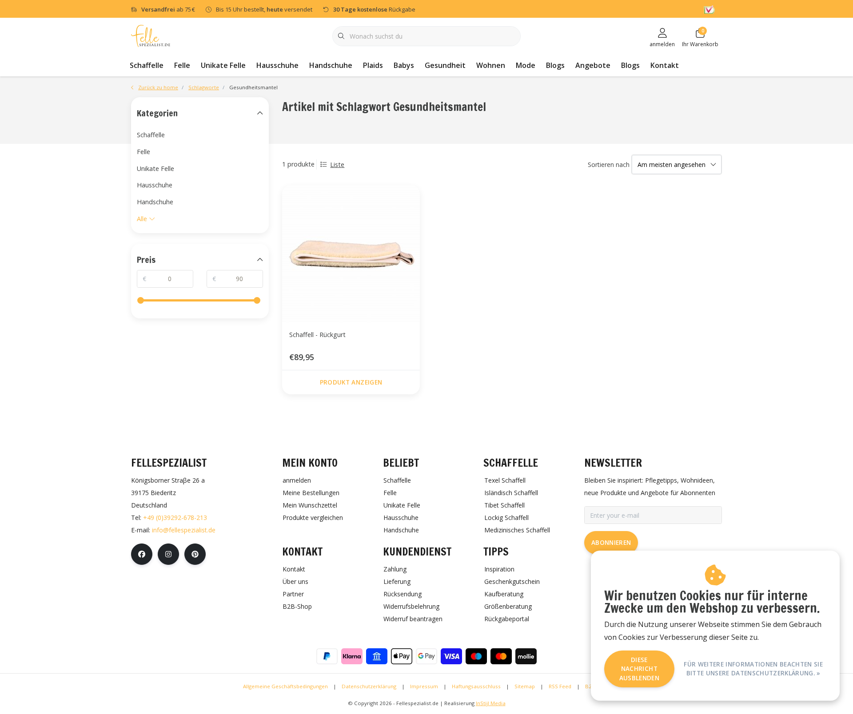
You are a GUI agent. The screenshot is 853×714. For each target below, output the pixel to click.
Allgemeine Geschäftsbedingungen (285, 686)
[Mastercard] (501, 656)
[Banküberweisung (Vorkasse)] (376, 656)
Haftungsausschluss (476, 686)
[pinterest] (195, 554)
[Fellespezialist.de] (150, 35)
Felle (182, 65)
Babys (404, 65)
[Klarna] (352, 656)
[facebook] (141, 554)
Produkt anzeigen (351, 382)
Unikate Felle (223, 65)
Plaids (373, 65)
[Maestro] (476, 656)
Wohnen (490, 65)
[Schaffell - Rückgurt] (351, 254)
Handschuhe (330, 65)
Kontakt (664, 65)
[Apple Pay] (401, 656)
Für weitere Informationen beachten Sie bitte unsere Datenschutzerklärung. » (753, 668)
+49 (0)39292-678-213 (175, 517)
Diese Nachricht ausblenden (639, 668)
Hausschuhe (277, 65)
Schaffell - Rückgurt (317, 334)
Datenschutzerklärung (369, 686)
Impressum (424, 686)
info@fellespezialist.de (183, 530)
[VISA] (451, 656)
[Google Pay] (426, 656)
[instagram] (168, 554)
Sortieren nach (609, 164)
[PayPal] (327, 656)
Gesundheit (445, 65)
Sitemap (524, 686)
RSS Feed (560, 686)
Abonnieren (611, 542)
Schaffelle (146, 65)
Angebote (592, 65)
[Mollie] (526, 656)
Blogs (555, 65)
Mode (525, 65)
